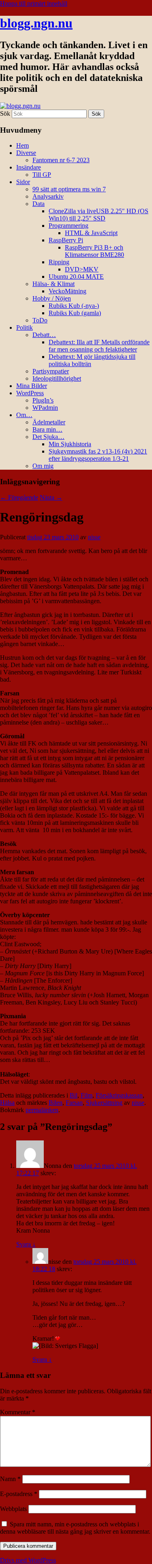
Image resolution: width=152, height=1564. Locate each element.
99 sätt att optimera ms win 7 (69, 189)
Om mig (43, 465)
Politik (24, 327)
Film (86, 1095)
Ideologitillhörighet (56, 378)
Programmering (68, 225)
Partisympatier (50, 371)
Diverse (26, 152)
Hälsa (7, 1102)
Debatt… (44, 334)
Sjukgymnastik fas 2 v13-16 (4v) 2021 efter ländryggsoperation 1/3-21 (98, 455)
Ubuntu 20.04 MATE (76, 276)
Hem (22, 145)
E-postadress (18, 1493)
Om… (24, 414)
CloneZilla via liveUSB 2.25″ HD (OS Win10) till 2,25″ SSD (98, 215)
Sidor (23, 181)
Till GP (41, 174)
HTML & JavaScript (91, 232)
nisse (94, 537)
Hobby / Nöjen (51, 298)
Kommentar (17, 1412)
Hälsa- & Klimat (53, 283)
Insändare (28, 167)
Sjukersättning (104, 1102)
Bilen (55, 1102)
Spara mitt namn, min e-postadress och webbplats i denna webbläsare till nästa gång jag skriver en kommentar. (75, 1528)
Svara (26, 1244)
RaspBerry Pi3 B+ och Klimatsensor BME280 (94, 251)
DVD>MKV (81, 269)
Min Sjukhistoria (70, 444)
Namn (10, 1478)
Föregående (19, 497)
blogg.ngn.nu (36, 23)
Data (38, 203)
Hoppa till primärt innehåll (33, 3)
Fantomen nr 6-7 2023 (61, 160)
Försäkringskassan (119, 1095)
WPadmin (45, 407)
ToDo (39, 320)
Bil (73, 1095)
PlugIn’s (43, 400)
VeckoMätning (67, 291)
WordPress (30, 393)
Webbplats (13, 1508)
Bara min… (47, 429)
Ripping (59, 262)
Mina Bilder (31, 385)
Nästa (51, 497)
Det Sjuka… (48, 436)
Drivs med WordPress (28, 1560)
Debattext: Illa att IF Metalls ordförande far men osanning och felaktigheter (99, 346)
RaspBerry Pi (66, 240)
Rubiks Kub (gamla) (75, 312)
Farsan (74, 1102)
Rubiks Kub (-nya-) (74, 305)
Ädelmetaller (48, 422)
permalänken (42, 1109)
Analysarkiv (48, 196)
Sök (5, 113)
